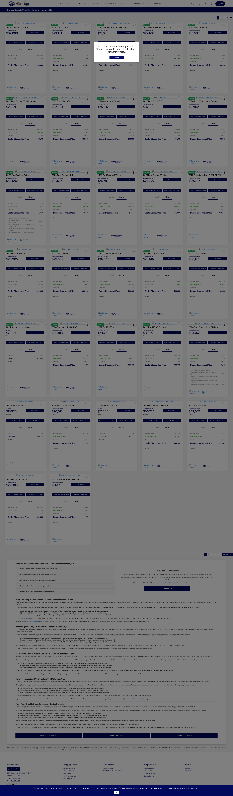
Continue (116, 57)
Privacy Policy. (194, 788)
